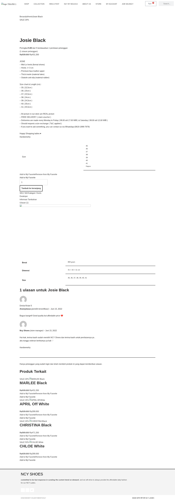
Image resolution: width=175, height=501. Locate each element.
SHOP (26, 4)
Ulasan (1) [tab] (24, 203)
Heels (29, 17)
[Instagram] (27, 490)
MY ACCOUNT (111, 4)
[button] (38, 174)
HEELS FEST (54, 4)
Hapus (88, 166)
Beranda (23, 17)
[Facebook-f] (23, 490)
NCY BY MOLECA (71, 4)
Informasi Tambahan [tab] (28, 199)
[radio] (119, 145)
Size (24, 157)
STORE (98, 4)
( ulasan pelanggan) (29, 51)
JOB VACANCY (127, 4)
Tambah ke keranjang (31, 188)
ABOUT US (86, 4)
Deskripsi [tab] (24, 196)
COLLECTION (39, 4)
